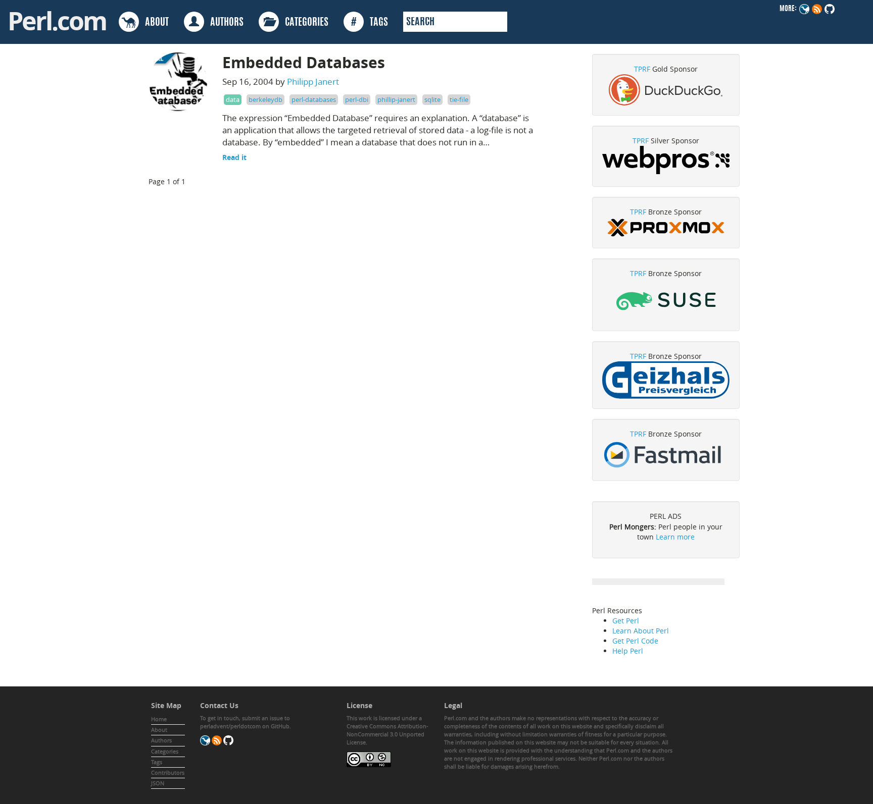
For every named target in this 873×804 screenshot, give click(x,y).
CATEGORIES (303, 23)
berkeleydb (265, 99)
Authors (161, 740)
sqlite (432, 99)
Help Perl (627, 651)
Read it (234, 157)
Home (159, 719)
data (232, 99)
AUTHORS (224, 23)
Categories (164, 751)
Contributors (167, 772)
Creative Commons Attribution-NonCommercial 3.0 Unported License (387, 734)
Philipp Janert (313, 81)
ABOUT (154, 23)
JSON (157, 783)
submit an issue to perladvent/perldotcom (245, 722)
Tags (156, 762)
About (159, 729)
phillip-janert (396, 99)
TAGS (370, 23)
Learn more (675, 537)
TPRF (642, 69)
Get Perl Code (635, 641)
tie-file (459, 99)
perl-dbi (356, 99)
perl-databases (314, 99)
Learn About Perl (640, 630)
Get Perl (625, 620)
